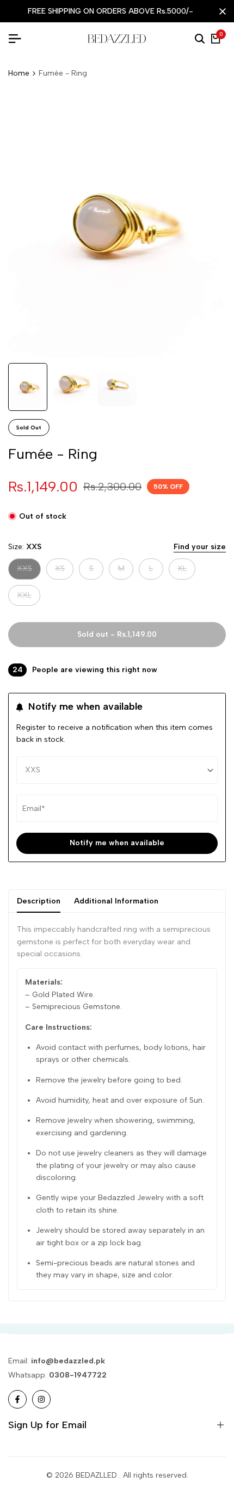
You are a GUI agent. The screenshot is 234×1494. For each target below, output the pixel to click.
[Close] (220, 11)
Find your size (200, 546)
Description (38, 901)
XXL (28, 598)
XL (186, 571)
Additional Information (116, 901)
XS (63, 571)
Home (18, 73)
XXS (28, 571)
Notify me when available (117, 842)
